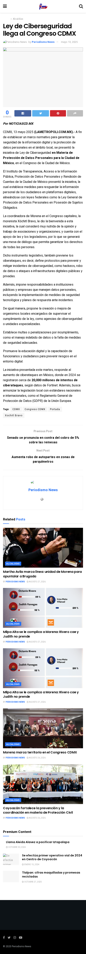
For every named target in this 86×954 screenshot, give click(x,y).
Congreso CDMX (35, 409)
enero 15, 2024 (31, 864)
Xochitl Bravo (13, 415)
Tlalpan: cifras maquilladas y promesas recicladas (51, 875)
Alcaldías (18, 19)
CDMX (16, 409)
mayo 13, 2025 (69, 42)
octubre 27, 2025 (33, 882)
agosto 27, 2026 (37, 581)
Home (6, 19)
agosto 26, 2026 (37, 757)
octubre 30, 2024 (17, 847)
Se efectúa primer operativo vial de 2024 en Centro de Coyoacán (52, 857)
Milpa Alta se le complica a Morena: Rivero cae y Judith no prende (41, 634)
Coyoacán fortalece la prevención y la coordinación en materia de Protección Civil (38, 810)
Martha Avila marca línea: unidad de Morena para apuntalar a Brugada (42, 573)
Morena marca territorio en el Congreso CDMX (40, 752)
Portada (55, 409)
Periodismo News (43, 42)
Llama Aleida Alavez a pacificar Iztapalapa (37, 842)
